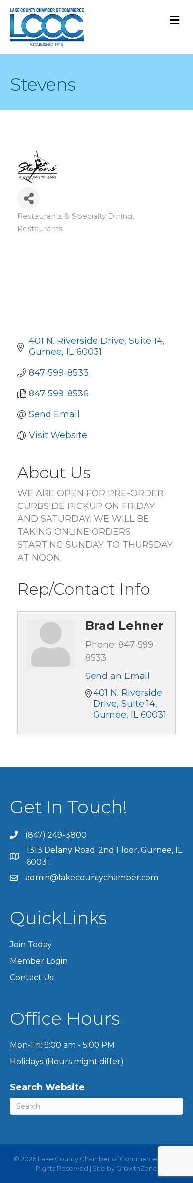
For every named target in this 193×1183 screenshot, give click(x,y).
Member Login (39, 961)
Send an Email (117, 676)
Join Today (31, 944)
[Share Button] (28, 198)
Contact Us (31, 977)
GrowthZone (136, 1168)
